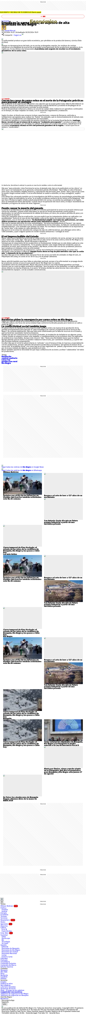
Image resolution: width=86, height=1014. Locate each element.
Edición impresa (7, 967)
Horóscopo (6, 938)
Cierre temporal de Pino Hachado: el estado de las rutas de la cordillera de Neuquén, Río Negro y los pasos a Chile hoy (21, 550)
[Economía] (43, 21)
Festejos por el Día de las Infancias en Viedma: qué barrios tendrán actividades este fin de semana (22, 497)
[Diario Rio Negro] (2, 1006)
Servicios (4, 918)
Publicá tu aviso (7, 983)
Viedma (3, 978)
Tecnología (6, 942)
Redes (3, 922)
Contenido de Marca (8, 965)
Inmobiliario (5, 962)
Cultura (3, 928)
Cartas (4, 955)
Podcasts (4, 960)
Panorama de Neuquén (10, 948)
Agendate (6, 924)
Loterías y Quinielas (8, 987)
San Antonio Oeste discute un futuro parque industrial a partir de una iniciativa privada (61, 522)
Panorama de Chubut (10, 952)
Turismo (4, 916)
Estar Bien (6, 933)
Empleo (3, 982)
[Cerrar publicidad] (2, 899)
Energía (4, 913)
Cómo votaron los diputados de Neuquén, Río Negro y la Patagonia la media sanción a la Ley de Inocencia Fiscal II (63, 743)
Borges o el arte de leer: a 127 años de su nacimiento (63, 496)
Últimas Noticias (9, 906)
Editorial (5, 947)
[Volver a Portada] (43, 16)
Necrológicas (6, 985)
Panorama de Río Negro (11, 950)
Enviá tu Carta (7, 957)
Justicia (4, 911)
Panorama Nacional (9, 953)
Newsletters (8, 920)
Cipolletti (4, 977)
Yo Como (5, 943)
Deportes (4, 926)
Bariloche (4, 975)
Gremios (5, 910)
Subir (4, 1004)
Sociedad (4, 935)
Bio (3, 940)
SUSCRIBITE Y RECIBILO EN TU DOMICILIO (20, 12)
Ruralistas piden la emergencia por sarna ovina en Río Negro (37, 319)
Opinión (4, 945)
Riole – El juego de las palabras (12, 990)
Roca (2, 973)
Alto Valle (4, 972)
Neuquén (4, 970)
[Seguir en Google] (2, 44)
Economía (5, 21)
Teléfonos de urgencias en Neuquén (15, 995)
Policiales (4, 958)
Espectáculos (7, 931)
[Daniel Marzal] (4, 26)
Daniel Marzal (10, 31)
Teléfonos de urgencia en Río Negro (14, 994)
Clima (4, 937)
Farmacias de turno (8, 988)
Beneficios (4, 999)
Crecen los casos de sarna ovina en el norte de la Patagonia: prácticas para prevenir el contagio (42, 101)
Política (3, 908)
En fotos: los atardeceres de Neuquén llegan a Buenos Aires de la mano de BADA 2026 (20, 799)
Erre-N (4, 929)
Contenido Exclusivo (8, 963)
